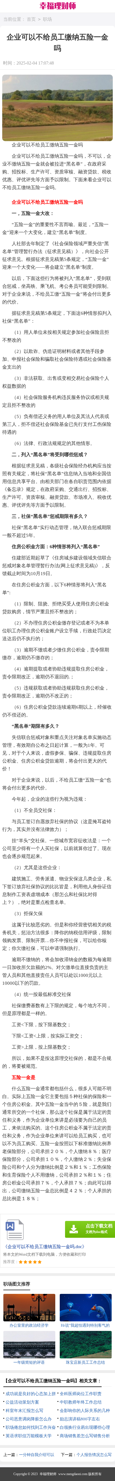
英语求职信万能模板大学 (29, 1436)
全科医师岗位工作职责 (81, 1394)
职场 (47, 19)
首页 (31, 19)
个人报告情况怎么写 (94, 1455)
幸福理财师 (48, 1474)
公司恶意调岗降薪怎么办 (29, 1419)
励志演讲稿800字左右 (80, 1419)
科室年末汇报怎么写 (24, 1410)
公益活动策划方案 (22, 1402)
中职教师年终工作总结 (81, 1402)
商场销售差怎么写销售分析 (85, 1436)
